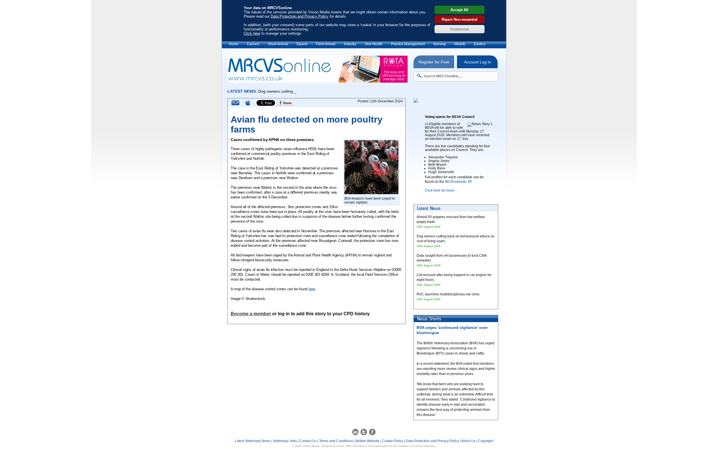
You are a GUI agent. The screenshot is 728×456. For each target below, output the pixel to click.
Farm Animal (326, 44)
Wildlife (460, 44)
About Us (468, 441)
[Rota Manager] (318, 81)
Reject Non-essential (459, 19)
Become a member (251, 313)
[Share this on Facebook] (285, 105)
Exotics (479, 44)
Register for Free (434, 62)
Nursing (439, 44)
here (312, 289)
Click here (252, 33)
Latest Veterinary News (252, 441)
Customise (459, 29)
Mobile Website (367, 441)
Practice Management (408, 44)
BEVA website (455, 182)
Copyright (485, 441)
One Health (373, 44)
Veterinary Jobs (285, 441)
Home (233, 44)
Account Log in (477, 62)
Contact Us (308, 441)
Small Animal (278, 44)
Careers (253, 44)
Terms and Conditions (336, 441)
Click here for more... (441, 190)
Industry (350, 44)
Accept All (459, 10)
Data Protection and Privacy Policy (299, 16)
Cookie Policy (392, 441)
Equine (302, 44)
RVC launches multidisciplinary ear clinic (448, 294)
